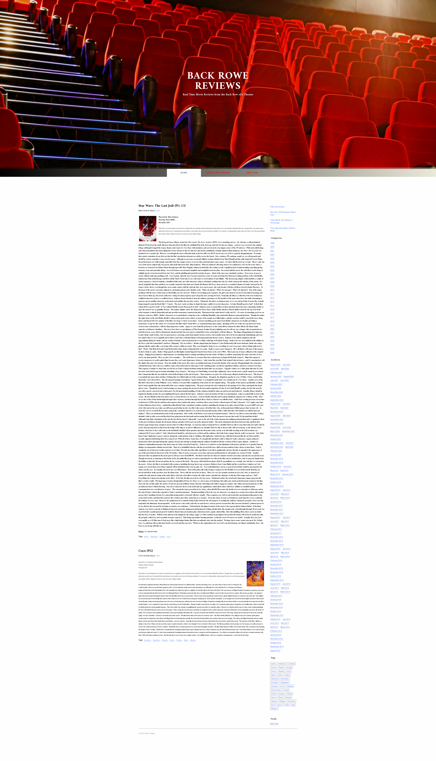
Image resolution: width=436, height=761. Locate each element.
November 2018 (276, 478)
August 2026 (275, 364)
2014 (272, 305)
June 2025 (284, 380)
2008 (272, 282)
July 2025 (274, 380)
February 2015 (276, 595)
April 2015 (274, 591)
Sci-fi (169, 536)
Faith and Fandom (218, 173)
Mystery (193, 640)
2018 (272, 321)
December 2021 (288, 431)
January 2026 (275, 376)
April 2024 (284, 407)
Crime (282, 686)
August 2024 (275, 403)
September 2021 (277, 443)
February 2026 (276, 372)
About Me (252, 173)
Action (146, 536)
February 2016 (276, 560)
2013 (272, 301)
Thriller (286, 705)
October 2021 (275, 439)
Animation (147, 640)
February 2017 (276, 529)
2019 (272, 325)
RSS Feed (274, 723)
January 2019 (287, 474)
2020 (272, 329)
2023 (272, 340)
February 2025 (276, 384)
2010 (272, 289)
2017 (158, 210)
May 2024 (274, 407)
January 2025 (275, 388)
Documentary (276, 690)
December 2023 (276, 411)
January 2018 (275, 501)
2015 (272, 309)
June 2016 (274, 552)
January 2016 (275, 564)
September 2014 (277, 615)
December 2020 (276, 447)
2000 (272, 246)
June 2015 (274, 587)
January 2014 (275, 634)
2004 (272, 266)
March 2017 (285, 525)
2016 (272, 313)
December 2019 (276, 458)
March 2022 (275, 431)
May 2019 (274, 470)
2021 (272, 332)
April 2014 (274, 627)
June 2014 (274, 623)
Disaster (290, 686)
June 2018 (274, 494)
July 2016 (286, 548)
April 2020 (289, 447)
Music (186, 640)
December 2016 (276, 537)
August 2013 (275, 650)
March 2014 (285, 627)
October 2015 (275, 576)
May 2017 (285, 521)
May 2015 (285, 587)
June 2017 (274, 521)
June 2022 (287, 427)
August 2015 (275, 583)
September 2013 (277, 646)
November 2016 (276, 540)
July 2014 (286, 619)
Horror (273, 671)
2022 (272, 336)
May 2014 (285, 623)
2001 (272, 250)
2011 (272, 293)
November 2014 (276, 607)
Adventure (154, 536)
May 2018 (285, 494)
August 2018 (275, 490)
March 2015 (285, 591)
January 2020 (275, 454)
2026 (272, 352)
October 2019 (275, 466)
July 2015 (286, 583)
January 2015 (275, 599)
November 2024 (276, 392)
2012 (272, 297)
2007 (272, 278)
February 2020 (276, 450)
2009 (272, 285)
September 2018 (277, 486)
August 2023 (275, 415)
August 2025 (289, 376)
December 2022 (276, 419)
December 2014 (276, 603)
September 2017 (277, 513)
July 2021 (290, 443)
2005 (272, 270)
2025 (272, 348)
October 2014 (275, 611)
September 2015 (277, 580)
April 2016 (274, 556)
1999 (272, 242)
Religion (282, 701)
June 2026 (274, 368)
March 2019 (275, 474)
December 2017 (276, 505)
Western (274, 708)
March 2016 (285, 556)
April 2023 (287, 415)
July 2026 (286, 364)
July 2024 (286, 403)
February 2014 (276, 630)
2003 (272, 262)
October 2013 (275, 642)
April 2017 (274, 525)
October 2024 (275, 396)
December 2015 (276, 568)
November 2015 (276, 572)
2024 (272, 344)
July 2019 (287, 466)
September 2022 (277, 423)
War (293, 705)
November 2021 (276, 435)
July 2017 (286, 517)
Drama (273, 667)
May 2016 (285, 552)
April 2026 (285, 368)
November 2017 (276, 509)
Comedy (164, 640)
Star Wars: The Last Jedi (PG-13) (162, 206)
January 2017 (275, 533)
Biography (285, 682)
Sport (273, 675)
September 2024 (277, 400)
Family (172, 640)
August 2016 (275, 548)
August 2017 (275, 517)
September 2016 (277, 544)
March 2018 (285, 497)
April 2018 (274, 497)
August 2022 (275, 427)
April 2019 (284, 470)
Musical (288, 697)
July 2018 (286, 490)
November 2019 (276, 462)
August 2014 (275, 619)
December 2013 (276, 638)
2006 (272, 274)
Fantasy (162, 536)
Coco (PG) (146, 551)
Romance (291, 701)
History (289, 693)
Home (184, 173)
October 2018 (275, 482)
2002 (272, 254)
